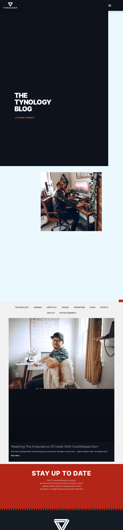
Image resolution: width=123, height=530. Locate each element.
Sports (104, 307)
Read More (15, 456)
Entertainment (67, 313)
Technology (22, 307)
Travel (65, 307)
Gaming (38, 307)
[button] (109, 5)
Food (92, 307)
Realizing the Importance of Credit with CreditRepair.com (54, 446)
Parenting (79, 307)
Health (51, 313)
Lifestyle (51, 307)
